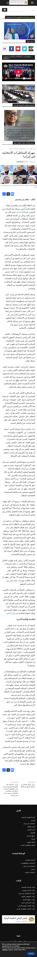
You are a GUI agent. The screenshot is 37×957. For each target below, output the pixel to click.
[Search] (4, 10)
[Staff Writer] (27, 162)
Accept (31, 953)
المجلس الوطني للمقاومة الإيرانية (24, 105)
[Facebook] (12, 194)
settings (5, 950)
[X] (8, 194)
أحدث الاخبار (32, 149)
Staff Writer (20, 162)
